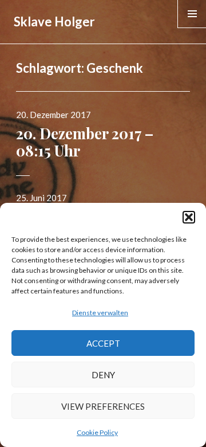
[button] (189, 217)
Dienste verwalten (100, 312)
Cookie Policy (97, 432)
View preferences (103, 406)
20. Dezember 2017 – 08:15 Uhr (84, 141)
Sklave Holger (54, 21)
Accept (103, 343)
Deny (103, 375)
